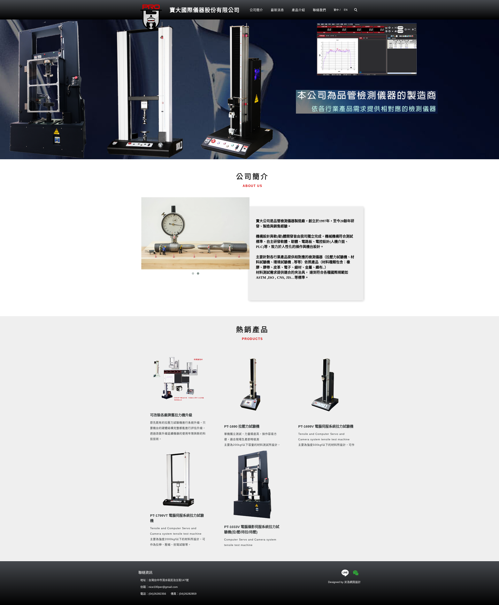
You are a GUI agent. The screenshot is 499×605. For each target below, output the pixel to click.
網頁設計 (355, 582)
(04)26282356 (157, 593)
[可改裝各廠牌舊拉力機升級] (178, 378)
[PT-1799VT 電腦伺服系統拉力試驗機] (178, 479)
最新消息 (277, 10)
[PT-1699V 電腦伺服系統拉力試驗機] (326, 384)
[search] (356, 10)
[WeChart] (356, 573)
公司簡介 (256, 10)
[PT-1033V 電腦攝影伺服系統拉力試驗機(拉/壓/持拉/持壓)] (252, 484)
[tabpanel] (249, 87)
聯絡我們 (319, 10)
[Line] (345, 573)
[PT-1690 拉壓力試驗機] (252, 384)
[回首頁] (151, 17)
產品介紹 (298, 10)
